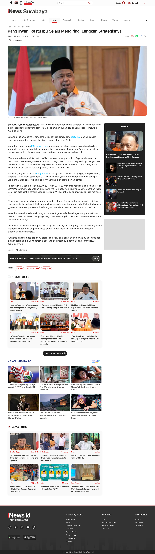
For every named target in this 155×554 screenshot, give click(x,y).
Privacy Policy (71, 535)
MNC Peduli (106, 529)
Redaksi (69, 522)
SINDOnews (139, 522)
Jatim (43, 20)
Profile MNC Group (108, 525)
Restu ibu (75, 137)
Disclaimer (69, 529)
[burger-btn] (145, 3)
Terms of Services (72, 532)
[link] (132, 36)
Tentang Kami (70, 519)
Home (13, 20)
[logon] (10, 3)
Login (118, 3)
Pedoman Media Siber (73, 525)
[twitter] (145, 36)
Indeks (127, 20)
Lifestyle (80, 20)
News (54, 20)
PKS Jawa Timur (39, 146)
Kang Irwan (42, 173)
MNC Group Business (109, 522)
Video (115, 20)
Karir (103, 519)
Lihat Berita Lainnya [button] (54, 353)
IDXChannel (139, 525)
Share (127, 36)
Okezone (138, 519)
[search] (89, 3)
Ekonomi (67, 20)
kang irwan (46, 269)
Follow (96, 258)
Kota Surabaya (28, 20)
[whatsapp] (137, 36)
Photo (104, 20)
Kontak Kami (70, 538)
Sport (92, 20)
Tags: (10, 268)
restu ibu (19, 269)
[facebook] (141, 36)
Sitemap (69, 541)
